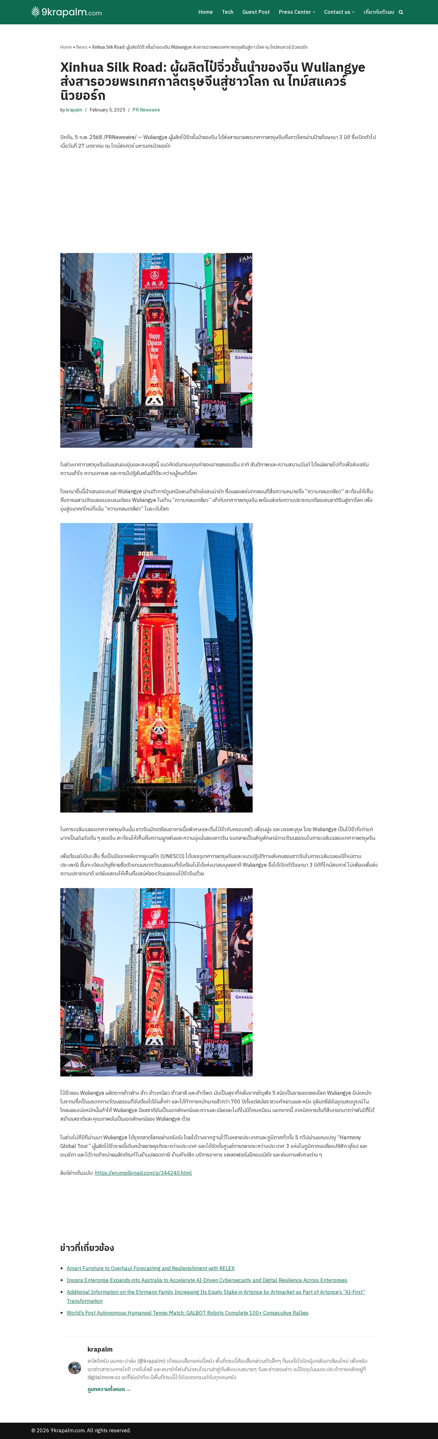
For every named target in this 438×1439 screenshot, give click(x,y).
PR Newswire (146, 110)
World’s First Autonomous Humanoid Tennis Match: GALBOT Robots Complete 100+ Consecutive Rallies (187, 1313)
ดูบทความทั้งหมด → (109, 1389)
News (82, 47)
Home (205, 12)
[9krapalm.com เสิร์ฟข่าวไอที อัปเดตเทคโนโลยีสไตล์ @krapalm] (67, 12)
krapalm (74, 110)
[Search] (401, 12)
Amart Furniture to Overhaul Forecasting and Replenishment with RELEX (151, 1268)
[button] (314, 12)
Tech (227, 12)
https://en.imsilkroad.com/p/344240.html (143, 1173)
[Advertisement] (219, 205)
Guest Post (256, 12)
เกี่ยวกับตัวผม (379, 12)
